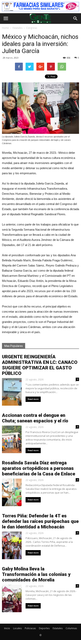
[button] (75, 18)
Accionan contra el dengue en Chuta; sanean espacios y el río (35, 418)
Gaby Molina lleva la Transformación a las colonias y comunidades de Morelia (36, 574)
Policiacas (30, 628)
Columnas (71, 628)
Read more (33, 399)
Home (5, 28)
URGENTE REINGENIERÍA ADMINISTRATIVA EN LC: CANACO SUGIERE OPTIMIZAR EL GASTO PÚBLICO (39, 365)
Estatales (58, 628)
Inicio (7, 628)
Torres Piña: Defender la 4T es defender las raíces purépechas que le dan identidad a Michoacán (40, 521)
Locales (17, 628)
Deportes (44, 628)
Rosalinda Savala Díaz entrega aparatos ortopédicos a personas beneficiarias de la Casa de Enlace (38, 468)
